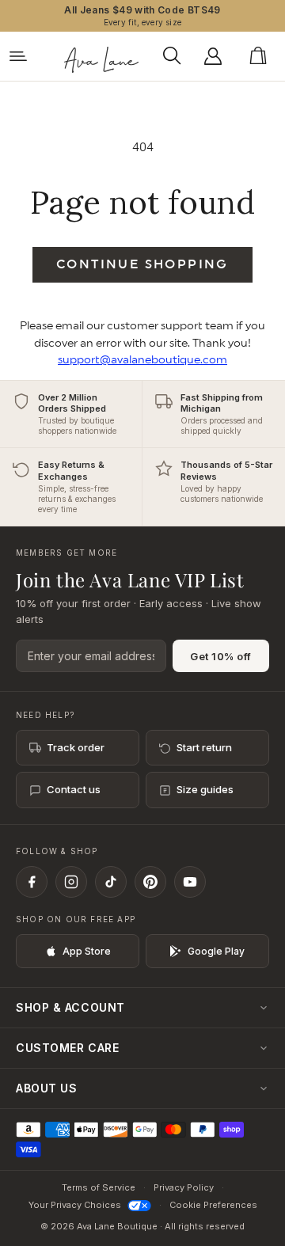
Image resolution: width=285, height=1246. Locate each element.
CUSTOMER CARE (67, 1047)
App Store (87, 951)
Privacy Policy (184, 1187)
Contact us (74, 789)
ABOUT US (46, 1088)
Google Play (216, 951)
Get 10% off (221, 656)
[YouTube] (190, 882)
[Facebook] (32, 882)
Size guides (205, 789)
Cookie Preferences (213, 1204)
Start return (204, 747)
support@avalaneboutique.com (142, 360)
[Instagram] (71, 882)
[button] (176, 56)
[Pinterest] (150, 882)
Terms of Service (98, 1187)
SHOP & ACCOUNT (70, 1007)
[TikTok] (111, 882)
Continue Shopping (142, 264)
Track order (75, 747)
